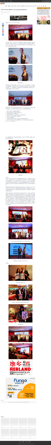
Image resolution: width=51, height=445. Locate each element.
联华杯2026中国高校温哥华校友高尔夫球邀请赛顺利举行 (43, 10)
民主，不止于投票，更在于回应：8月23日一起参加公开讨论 (43, 13)
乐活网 (1, 1)
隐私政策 (11, 1)
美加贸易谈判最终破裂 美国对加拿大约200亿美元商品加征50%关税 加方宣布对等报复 (43, 14)
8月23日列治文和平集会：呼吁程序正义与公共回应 (43, 9)
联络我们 (4, 1)
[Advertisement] (20, 128)
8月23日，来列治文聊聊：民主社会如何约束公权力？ (43, 11)
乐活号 (8, 1)
